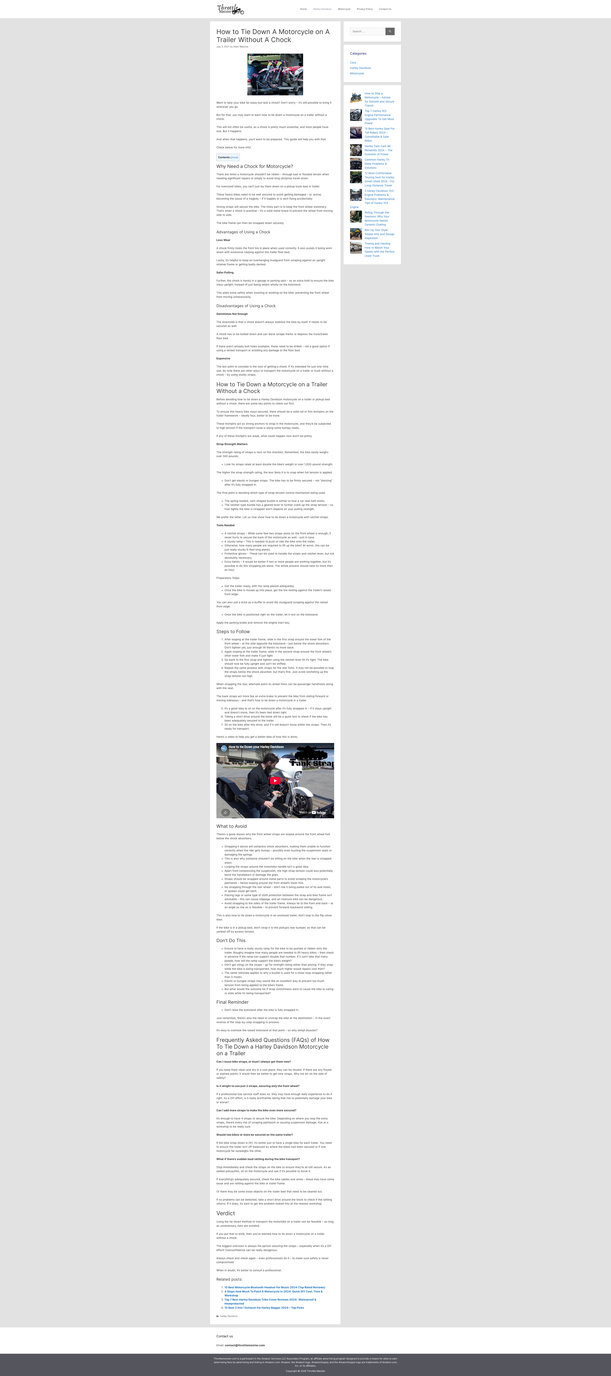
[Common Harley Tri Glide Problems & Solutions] (356, 164)
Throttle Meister (316, 1370)
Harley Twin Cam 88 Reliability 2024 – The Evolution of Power (378, 150)
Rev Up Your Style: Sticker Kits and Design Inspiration (379, 234)
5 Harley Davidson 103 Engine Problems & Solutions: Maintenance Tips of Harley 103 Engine (372, 199)
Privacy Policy (365, 9)
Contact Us (385, 9)
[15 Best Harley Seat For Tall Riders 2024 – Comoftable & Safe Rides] (356, 133)
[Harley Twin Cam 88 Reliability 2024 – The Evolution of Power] (356, 150)
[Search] (390, 31)
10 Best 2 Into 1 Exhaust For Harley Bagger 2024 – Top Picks (264, 1307)
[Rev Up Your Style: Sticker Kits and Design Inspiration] (356, 234)
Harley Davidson (322, 9)
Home (303, 9)
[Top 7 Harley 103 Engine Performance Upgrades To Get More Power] (356, 115)
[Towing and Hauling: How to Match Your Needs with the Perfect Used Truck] (356, 248)
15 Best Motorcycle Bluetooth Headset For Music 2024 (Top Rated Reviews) (275, 1287)
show (234, 157)
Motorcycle (344, 9)
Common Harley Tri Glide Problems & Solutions (377, 163)
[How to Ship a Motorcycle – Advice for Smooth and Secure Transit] (356, 98)
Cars (353, 62)
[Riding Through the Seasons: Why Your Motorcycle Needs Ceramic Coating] (356, 217)
